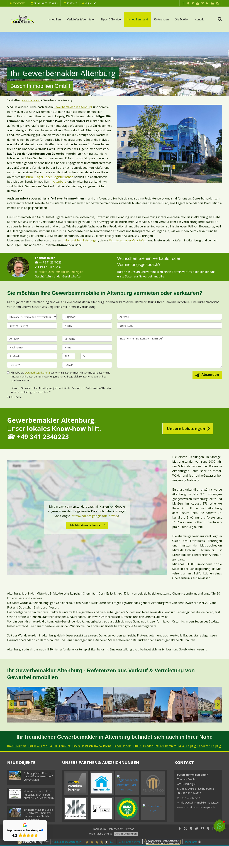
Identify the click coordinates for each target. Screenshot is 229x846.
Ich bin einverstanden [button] (86, 525)
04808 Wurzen (37, 746)
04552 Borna (102, 746)
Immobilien (54, 19)
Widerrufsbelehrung (100, 833)
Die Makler (182, 19)
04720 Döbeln (122, 746)
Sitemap (129, 829)
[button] (219, 826)
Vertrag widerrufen (126, 833)
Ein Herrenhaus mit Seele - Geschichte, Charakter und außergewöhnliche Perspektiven (38, 814)
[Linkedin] (212, 3)
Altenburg (60, 182)
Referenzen (161, 19)
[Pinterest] (202, 3)
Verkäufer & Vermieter (81, 19)
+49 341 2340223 (191, 793)
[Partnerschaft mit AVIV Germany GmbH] (75, 783)
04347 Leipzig (186, 746)
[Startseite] (22, 19)
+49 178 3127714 (190, 798)
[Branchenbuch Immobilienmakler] (153, 808)
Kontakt (199, 19)
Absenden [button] (210, 374)
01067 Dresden (143, 746)
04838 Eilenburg (59, 746)
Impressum (99, 829)
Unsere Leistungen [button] (186, 428)
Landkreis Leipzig (209, 746)
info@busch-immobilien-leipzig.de (60, 272)
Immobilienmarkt (137, 19)
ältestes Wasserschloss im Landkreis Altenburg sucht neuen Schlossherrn (39, 795)
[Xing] (207, 3)
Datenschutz (115, 829)
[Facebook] (183, 3)
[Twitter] (188, 3)
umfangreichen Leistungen (80, 240)
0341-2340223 (19, 3)
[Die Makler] (18, 267)
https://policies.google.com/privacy (95, 516)
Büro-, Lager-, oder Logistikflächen (49, 177)
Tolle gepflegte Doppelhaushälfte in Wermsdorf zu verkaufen (38, 776)
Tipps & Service (111, 19)
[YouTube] (197, 3)
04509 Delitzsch (82, 746)
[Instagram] (217, 3)
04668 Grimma (16, 746)
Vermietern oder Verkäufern (128, 240)
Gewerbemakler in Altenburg (72, 107)
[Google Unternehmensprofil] (193, 3)
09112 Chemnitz (165, 746)
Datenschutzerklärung (37, 372)
